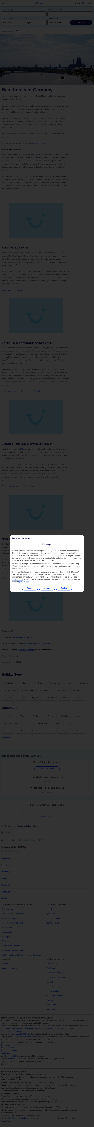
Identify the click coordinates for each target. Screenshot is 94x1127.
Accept (30, 588)
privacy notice (25, 582)
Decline (64, 588)
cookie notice (17, 579)
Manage (47, 588)
